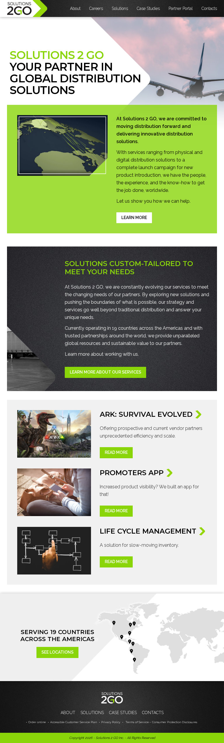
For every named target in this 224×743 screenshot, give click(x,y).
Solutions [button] (120, 8)
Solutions (92, 712)
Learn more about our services (105, 372)
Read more (116, 452)
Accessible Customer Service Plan (73, 722)
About (68, 712)
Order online (37, 722)
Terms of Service (137, 722)
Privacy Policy (110, 722)
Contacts (209, 8)
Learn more (134, 217)
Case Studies (148, 8)
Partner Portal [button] (181, 8)
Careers (96, 8)
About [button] (75, 8)
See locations (57, 652)
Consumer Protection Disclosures (174, 722)
